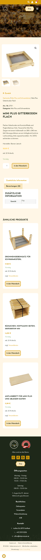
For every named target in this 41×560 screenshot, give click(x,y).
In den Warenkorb (20, 166)
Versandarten (20, 510)
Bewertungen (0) (13, 186)
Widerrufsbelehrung (20, 514)
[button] (36, 48)
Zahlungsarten (20, 506)
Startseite (6, 98)
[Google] (23, 457)
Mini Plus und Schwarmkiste (20, 98)
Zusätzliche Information (16, 180)
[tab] (16, 180)
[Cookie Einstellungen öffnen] (4, 557)
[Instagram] (13, 457)
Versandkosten (13, 276)
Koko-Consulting (24, 549)
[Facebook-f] (18, 457)
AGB (20, 518)
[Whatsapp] (28, 457)
